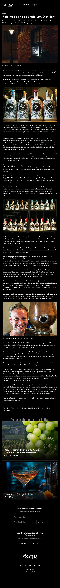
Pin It (30, 44)
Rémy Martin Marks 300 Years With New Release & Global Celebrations (21, 452)
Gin (29, 408)
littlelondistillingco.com (12, 400)
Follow (23, 543)
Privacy (33, 562)
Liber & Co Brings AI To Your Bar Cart (20, 496)
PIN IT (30, 104)
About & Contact (20, 562)
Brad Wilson (11, 408)
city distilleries (22, 408)
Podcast (43, 562)
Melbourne (6, 410)
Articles (26, 5)
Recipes (34, 4)
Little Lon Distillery (44, 408)
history (33, 408)
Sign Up (41, 522)
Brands (4, 13)
